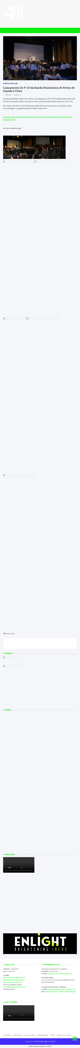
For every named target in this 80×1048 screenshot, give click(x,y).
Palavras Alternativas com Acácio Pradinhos (20, 643)
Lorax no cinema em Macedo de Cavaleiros (60, 643)
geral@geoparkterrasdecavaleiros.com (61, 989)
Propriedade (7, 1035)
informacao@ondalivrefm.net (14, 978)
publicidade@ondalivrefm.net (14, 980)
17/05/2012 (8, 95)
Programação (17, 1035)
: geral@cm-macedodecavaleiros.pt (59, 974)
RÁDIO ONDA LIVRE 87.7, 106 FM (45, 1041)
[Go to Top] (75, 1039)
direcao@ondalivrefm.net (12, 982)
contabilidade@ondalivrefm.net (14, 987)
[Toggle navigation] (5, 30)
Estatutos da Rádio (29, 1035)
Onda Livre (17, 95)
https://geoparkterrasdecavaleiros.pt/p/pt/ (60, 992)
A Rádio (52, 1035)
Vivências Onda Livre (10, 83)
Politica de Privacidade (64, 1035)
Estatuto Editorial (42, 1035)
